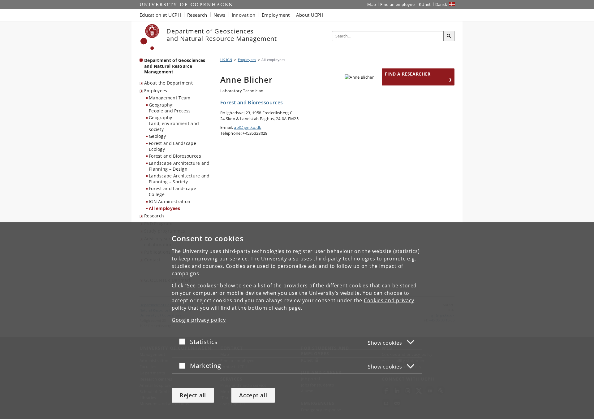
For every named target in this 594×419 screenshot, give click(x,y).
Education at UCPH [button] (160, 15)
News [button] (219, 15)
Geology (157, 136)
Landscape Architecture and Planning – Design (179, 166)
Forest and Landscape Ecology (172, 146)
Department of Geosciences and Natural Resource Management (174, 66)
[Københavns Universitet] (149, 37)
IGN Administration (169, 201)
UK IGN (226, 59)
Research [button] (197, 15)
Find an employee (397, 4)
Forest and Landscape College (172, 191)
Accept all (253, 395)
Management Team (170, 98)
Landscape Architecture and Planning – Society (179, 179)
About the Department (168, 83)
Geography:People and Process (170, 108)
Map (371, 4)
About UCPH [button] (310, 15)
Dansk (441, 4)
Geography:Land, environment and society (174, 123)
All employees (164, 208)
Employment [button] (276, 15)
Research (154, 216)
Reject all (193, 395)
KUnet (425, 4)
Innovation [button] (244, 15)
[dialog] (297, 320)
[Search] (448, 36)
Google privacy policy (199, 319)
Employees (155, 91)
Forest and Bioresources (175, 156)
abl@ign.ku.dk (247, 127)
